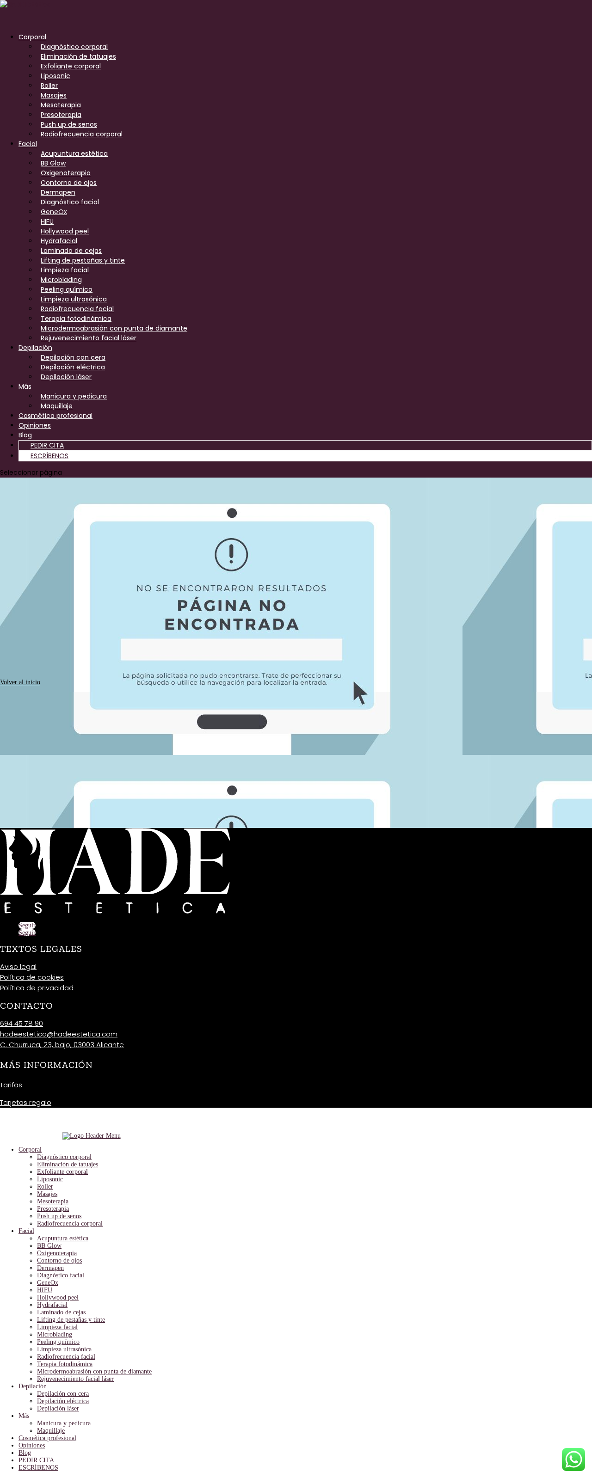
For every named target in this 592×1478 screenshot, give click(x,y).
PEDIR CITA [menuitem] (36, 1460)
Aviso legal (18, 966)
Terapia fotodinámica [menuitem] (64, 1364)
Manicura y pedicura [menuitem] (64, 1423)
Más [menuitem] (23, 1415)
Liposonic (55, 75)
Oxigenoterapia (66, 173)
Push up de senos (69, 124)
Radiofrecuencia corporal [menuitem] (70, 1223)
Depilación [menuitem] (32, 1386)
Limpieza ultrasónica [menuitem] (64, 1349)
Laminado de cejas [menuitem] (61, 1312)
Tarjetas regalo (25, 1102)
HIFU (47, 221)
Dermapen (58, 192)
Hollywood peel (65, 231)
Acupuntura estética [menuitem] (62, 1238)
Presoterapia (61, 114)
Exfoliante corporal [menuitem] (62, 1171)
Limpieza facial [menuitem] (57, 1327)
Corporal (32, 37)
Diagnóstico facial (70, 202)
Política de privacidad (37, 988)
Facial (27, 143)
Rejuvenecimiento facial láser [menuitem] (75, 1378)
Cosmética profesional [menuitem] (47, 1438)
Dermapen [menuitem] (50, 1267)
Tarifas (11, 1085)
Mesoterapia (61, 105)
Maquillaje (57, 406)
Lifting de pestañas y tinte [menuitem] (71, 1319)
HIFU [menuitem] (44, 1290)
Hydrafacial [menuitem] (52, 1304)
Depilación (35, 347)
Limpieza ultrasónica (74, 299)
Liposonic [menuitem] (50, 1179)
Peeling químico (66, 289)
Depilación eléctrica (73, 367)
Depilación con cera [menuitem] (63, 1393)
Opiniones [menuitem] (31, 1445)
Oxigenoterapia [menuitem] (57, 1253)
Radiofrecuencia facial (77, 308)
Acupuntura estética (74, 153)
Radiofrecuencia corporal (82, 134)
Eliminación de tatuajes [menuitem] (67, 1164)
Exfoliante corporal (71, 66)
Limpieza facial (65, 270)
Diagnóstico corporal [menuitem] (64, 1156)
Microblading (61, 279)
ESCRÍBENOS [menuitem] (38, 1467)
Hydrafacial (59, 240)
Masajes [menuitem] (47, 1193)
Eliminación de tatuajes (78, 56)
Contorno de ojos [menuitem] (59, 1260)
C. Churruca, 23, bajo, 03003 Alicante (62, 1044)
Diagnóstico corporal (74, 46)
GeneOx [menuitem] (47, 1282)
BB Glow (53, 163)
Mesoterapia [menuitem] (52, 1201)
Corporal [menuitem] (30, 1149)
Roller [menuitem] (45, 1186)
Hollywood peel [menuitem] (58, 1297)
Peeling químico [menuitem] (58, 1341)
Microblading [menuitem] (54, 1334)
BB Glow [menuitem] (49, 1245)
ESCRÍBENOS (49, 455)
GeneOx (54, 211)
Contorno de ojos (69, 182)
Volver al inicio (20, 682)
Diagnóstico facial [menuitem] (60, 1275)
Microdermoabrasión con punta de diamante (114, 328)
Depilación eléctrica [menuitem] (63, 1401)
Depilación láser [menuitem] (58, 1408)
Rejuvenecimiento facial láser (88, 338)
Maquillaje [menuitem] (51, 1430)
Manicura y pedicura (74, 396)
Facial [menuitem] (26, 1230)
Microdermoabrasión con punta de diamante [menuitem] (94, 1371)
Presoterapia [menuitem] (53, 1208)
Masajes (54, 95)
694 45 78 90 (21, 1023)
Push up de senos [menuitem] (59, 1216)
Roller (49, 85)
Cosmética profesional (55, 415)
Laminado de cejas (71, 250)
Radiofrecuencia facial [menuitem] (66, 1356)
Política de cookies (32, 977)
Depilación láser (66, 376)
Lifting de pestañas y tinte (83, 260)
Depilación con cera (73, 357)
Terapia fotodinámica (76, 318)
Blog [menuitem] (24, 1452)
